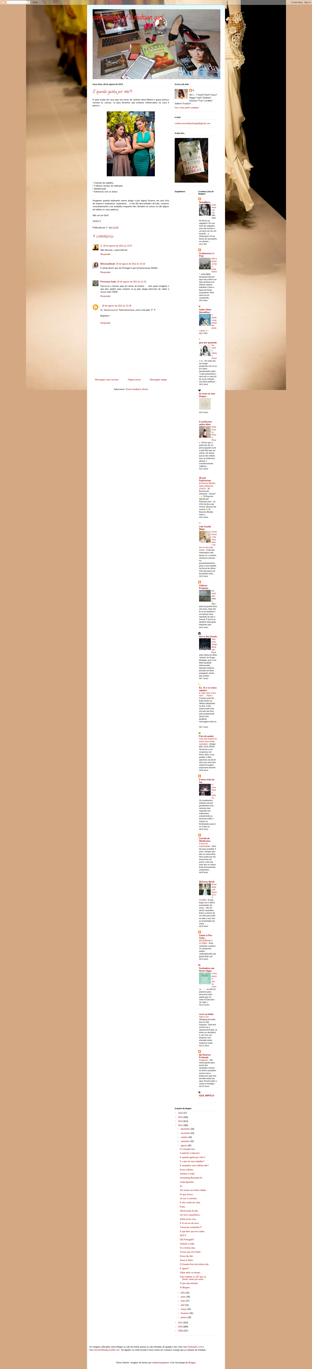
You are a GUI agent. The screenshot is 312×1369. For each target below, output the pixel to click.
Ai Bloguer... (185, 1287)
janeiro (184, 1317)
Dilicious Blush (206, 882)
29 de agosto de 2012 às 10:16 (130, 264)
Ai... (182, 1186)
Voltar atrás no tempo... (191, 1272)
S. (194, 90)
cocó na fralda (206, 1014)
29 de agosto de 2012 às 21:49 (116, 306)
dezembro (186, 1129)
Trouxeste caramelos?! (191, 1227)
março (184, 1309)
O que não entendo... (190, 1283)
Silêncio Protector (203, 586)
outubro (184, 1137)
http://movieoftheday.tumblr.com (104, 1350)
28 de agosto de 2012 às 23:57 (117, 246)
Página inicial (134, 379)
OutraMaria (204, 202)
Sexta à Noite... (187, 1260)
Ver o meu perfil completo (187, 107)
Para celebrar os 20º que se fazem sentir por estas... (193, 1278)
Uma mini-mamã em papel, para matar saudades (208, 741)
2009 (180, 1331)
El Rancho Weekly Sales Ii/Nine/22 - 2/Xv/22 (207, 486)
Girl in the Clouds (208, 636)
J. (101, 246)
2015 (180, 1113)
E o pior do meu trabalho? (192, 1161)
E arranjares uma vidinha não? (194, 1165)
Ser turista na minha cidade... (194, 1190)
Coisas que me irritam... (191, 1252)
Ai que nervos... (187, 1194)
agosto (184, 1145)
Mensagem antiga (158, 379)
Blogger (191, 1362)
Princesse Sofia (108, 281)
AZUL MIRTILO (206, 1095)
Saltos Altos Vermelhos (205, 310)
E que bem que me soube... (193, 1231)
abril (183, 1305)
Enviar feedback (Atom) (137, 389)
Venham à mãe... (188, 1244)
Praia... (183, 1207)
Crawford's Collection (190, 1153)
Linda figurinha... (187, 1182)
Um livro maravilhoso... (191, 1215)
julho (183, 1292)
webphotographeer (160, 1362)
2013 (180, 1121)
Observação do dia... (190, 1211)
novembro (186, 1133)
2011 (180, 1322)
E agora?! (184, 1268)
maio (183, 1301)
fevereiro (185, 1313)
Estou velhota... (187, 1169)
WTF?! (183, 1235)
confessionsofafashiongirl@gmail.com (192, 123)
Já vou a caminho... (189, 1198)
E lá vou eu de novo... (190, 1223)
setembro (185, 1141)
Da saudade (214, 593)
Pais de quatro (206, 736)
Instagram (203, 1060)
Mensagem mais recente (106, 379)
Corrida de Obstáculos (204, 839)
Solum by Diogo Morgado (214, 644)
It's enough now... (188, 1149)
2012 (180, 1125)
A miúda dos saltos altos (205, 423)
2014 (180, 1117)
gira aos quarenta (208, 342)
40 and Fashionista (205, 479)
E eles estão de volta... (191, 1202)
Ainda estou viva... (189, 1219)
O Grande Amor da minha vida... (195, 1264)
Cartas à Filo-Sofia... (205, 936)
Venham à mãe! (187, 1174)
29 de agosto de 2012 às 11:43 (131, 281)
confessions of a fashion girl (128, 18)
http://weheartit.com (192, 1347)
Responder (105, 254)
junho (183, 1297)
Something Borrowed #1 (191, 1178)
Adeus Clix (204, 1017)
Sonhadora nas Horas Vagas (206, 969)
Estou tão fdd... (187, 1256)
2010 (180, 1326)
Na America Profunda (205, 1056)
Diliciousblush (107, 264)
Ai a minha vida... (188, 1248)
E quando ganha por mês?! (192, 1157)
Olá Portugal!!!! (187, 1239)
